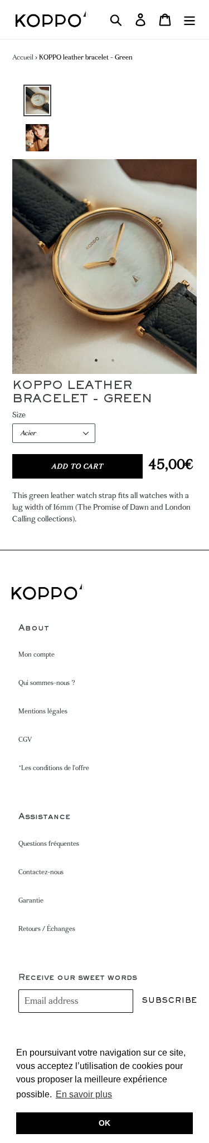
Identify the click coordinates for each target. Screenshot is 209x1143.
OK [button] (104, 1123)
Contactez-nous (41, 872)
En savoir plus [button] (84, 1094)
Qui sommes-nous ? (46, 682)
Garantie (30, 900)
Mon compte (36, 654)
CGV (25, 739)
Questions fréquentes (48, 843)
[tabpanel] (104, 266)
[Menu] (189, 19)
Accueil (22, 57)
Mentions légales (42, 711)
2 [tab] (113, 360)
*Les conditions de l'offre (53, 767)
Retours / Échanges (46, 928)
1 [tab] (96, 360)
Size (19, 415)
